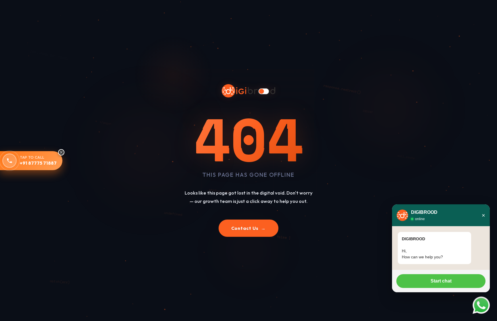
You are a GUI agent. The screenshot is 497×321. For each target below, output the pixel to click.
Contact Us (248, 228)
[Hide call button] (61, 152)
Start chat (441, 280)
